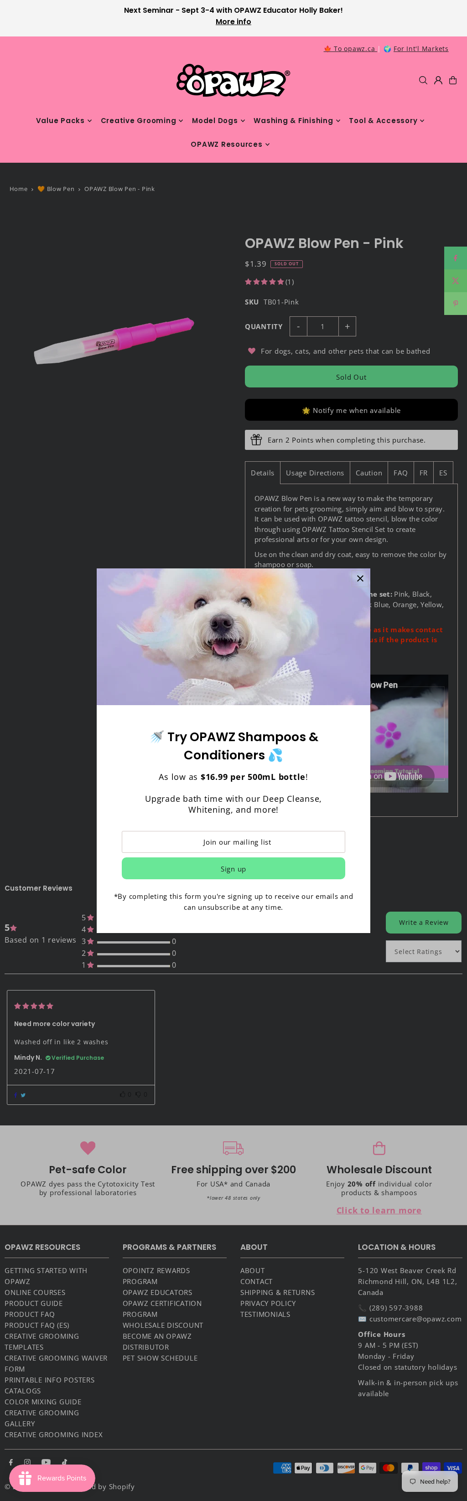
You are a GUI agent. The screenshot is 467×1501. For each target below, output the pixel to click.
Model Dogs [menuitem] (215, 120)
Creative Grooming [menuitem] (138, 120)
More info (233, 21)
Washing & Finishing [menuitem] (293, 120)
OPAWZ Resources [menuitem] (226, 144)
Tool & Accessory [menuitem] (383, 120)
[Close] (360, 579)
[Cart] (453, 80)
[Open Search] (423, 80)
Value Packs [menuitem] (60, 120)
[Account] (438, 80)
